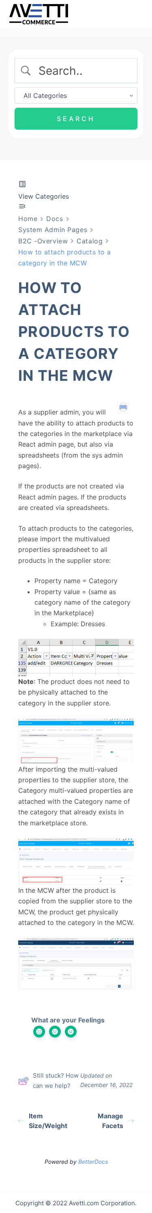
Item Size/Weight (48, 1121)
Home (27, 219)
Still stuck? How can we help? (56, 1080)
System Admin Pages (52, 230)
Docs (54, 219)
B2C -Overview (43, 241)
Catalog (90, 241)
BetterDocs (93, 1161)
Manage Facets (110, 1121)
